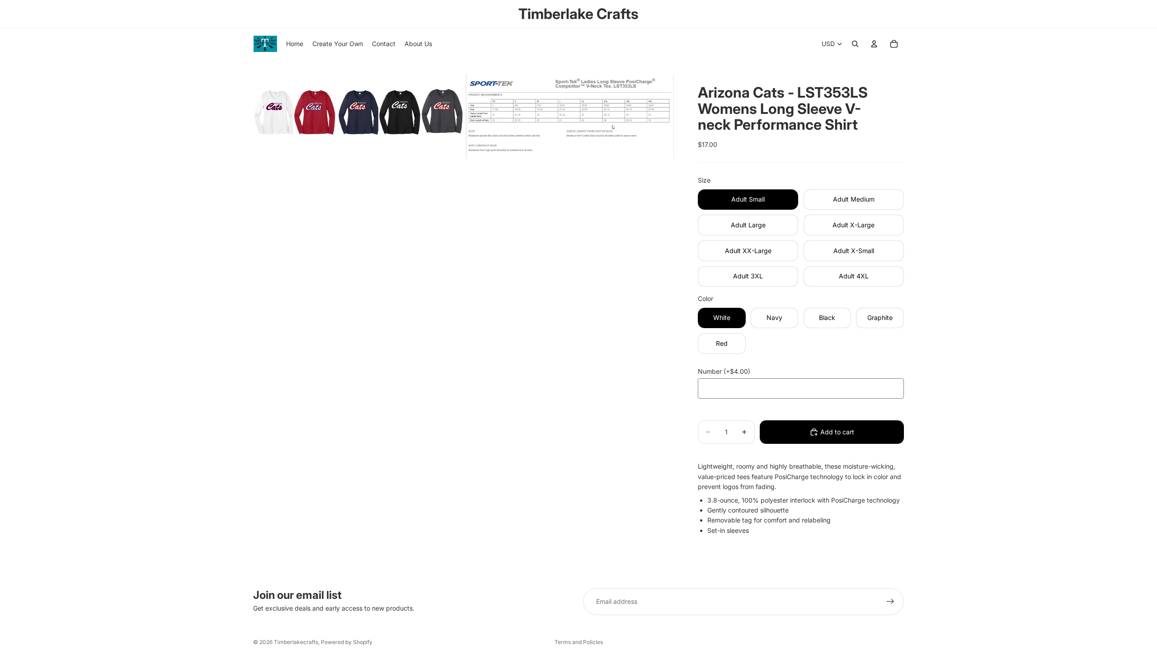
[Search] (855, 44)
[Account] (874, 44)
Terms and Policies (579, 642)
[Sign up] (890, 601)
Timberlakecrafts (296, 642)
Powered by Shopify (346, 642)
